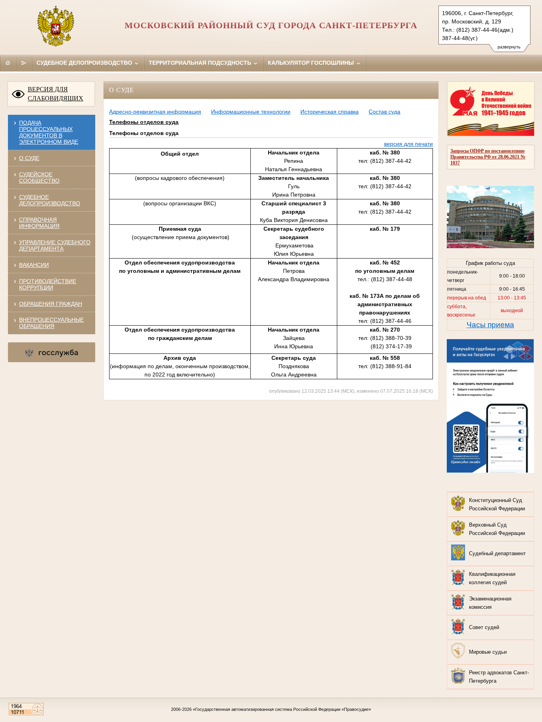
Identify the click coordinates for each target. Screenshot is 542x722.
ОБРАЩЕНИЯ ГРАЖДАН (50, 304)
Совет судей (484, 627)
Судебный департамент (497, 553)
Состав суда (384, 111)
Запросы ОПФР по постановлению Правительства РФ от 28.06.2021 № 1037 (487, 157)
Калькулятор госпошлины (312, 63)
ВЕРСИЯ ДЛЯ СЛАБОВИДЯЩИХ (55, 94)
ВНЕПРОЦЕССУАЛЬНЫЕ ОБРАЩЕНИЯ (51, 323)
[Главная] (8, 63)
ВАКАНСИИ (34, 265)
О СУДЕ (29, 158)
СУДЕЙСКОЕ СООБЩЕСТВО (39, 177)
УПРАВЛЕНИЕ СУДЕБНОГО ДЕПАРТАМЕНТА (54, 245)
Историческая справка (329, 111)
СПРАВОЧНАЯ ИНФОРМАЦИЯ (39, 222)
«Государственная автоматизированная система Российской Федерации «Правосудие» (282, 709)
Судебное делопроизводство (85, 63)
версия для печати (408, 144)
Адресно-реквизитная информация (155, 111)
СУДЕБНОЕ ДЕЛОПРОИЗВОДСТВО (49, 200)
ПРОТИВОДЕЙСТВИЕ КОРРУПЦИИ (47, 284)
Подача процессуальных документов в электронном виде (48, 132)
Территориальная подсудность (201, 63)
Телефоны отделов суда (144, 122)
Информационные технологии (250, 111)
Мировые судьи (488, 652)
